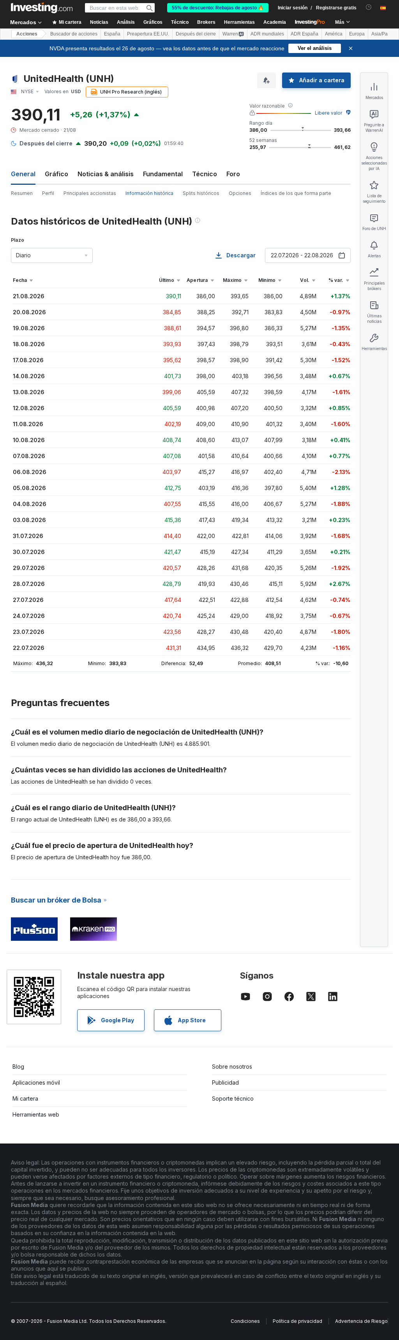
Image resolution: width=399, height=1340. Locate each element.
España (112, 34)
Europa (357, 34)
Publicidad (225, 1082)
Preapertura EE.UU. (148, 34)
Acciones (26, 34)
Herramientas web (35, 1114)
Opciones (240, 193)
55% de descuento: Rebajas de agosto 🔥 (218, 8)
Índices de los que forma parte (296, 193)
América (334, 34)
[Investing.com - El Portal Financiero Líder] (41, 7)
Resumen (22, 193)
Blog (18, 1066)
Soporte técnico (233, 1098)
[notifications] (368, 7)
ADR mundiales (267, 34)
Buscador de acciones (73, 34)
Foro (233, 174)
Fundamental (163, 174)
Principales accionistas (90, 193)
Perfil (48, 193)
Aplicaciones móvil (36, 1082)
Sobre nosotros (232, 1066)
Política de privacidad (297, 1321)
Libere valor (328, 113)
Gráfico (56, 174)
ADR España (304, 34)
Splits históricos (201, 193)
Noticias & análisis (106, 174)
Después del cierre (196, 34)
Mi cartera (25, 1098)
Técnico (204, 174)
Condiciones (245, 1321)
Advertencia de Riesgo (361, 1321)
